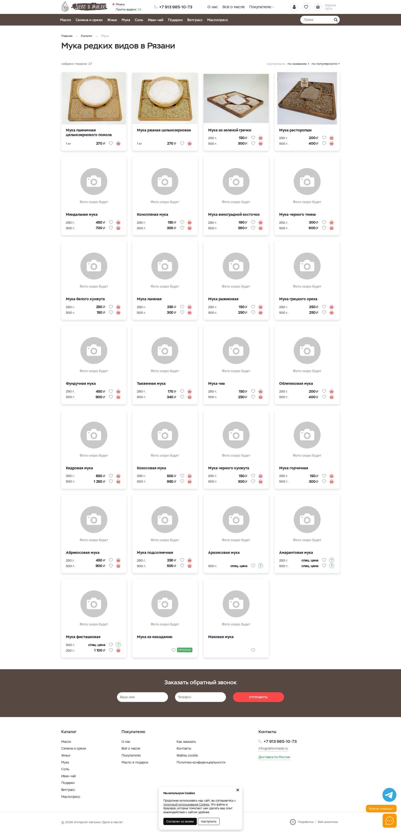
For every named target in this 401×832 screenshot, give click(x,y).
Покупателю (260, 6)
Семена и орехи (89, 20)
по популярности (324, 63)
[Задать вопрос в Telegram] (389, 795)
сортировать (276, 63)
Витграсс (195, 20)
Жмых (112, 20)
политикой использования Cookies (186, 804)
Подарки (175, 20)
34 (128, 9)
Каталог (87, 36)
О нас (212, 6)
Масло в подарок (135, 762)
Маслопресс (217, 20)
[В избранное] (110, 143)
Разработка (305, 822)
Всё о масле (234, 6)
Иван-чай (155, 20)
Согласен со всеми (180, 821)
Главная (66, 36)
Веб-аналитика (328, 822)
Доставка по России (274, 757)
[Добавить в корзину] (118, 143)
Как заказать (186, 742)
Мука (126, 20)
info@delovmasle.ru (273, 748)
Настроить (209, 821)
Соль (139, 20)
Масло (65, 20)
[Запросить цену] (260, 565)
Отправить (258, 697)
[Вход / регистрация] (294, 7)
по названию (297, 63)
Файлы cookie (187, 755)
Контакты (184, 748)
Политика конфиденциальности (201, 762)
